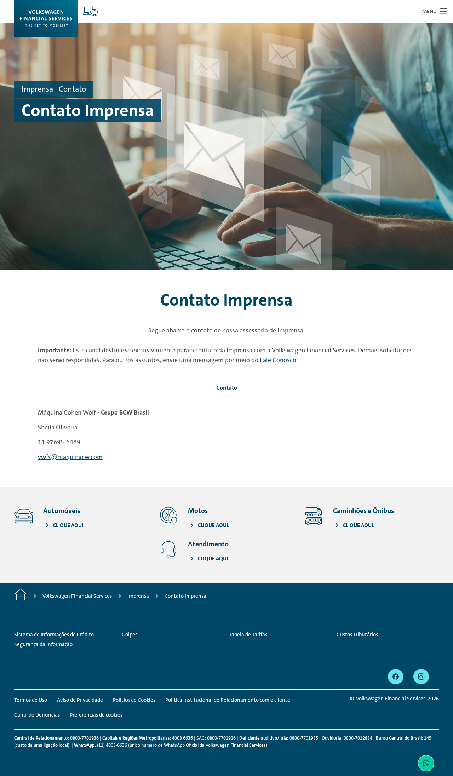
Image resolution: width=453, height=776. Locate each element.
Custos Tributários (357, 634)
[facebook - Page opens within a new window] (395, 676)
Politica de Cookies (134, 699)
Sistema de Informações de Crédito (54, 634)
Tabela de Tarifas (248, 634)
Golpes (129, 634)
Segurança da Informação (43, 644)
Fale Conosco (278, 360)
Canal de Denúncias (37, 714)
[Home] (20, 596)
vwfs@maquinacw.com (70, 457)
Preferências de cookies (96, 714)
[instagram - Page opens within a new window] (421, 676)
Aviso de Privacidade (80, 699)
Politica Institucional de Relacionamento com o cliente (227, 699)
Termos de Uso (30, 699)
